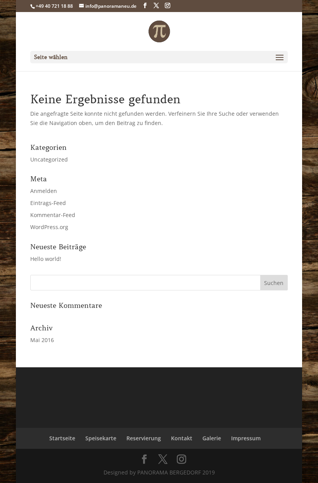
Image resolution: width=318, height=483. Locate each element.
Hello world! (45, 258)
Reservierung (143, 438)
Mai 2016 (42, 340)
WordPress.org (49, 227)
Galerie (211, 438)
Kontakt (181, 438)
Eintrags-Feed (48, 203)
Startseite (62, 438)
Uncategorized (49, 159)
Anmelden (43, 191)
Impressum (246, 438)
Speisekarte (100, 438)
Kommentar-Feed (52, 215)
